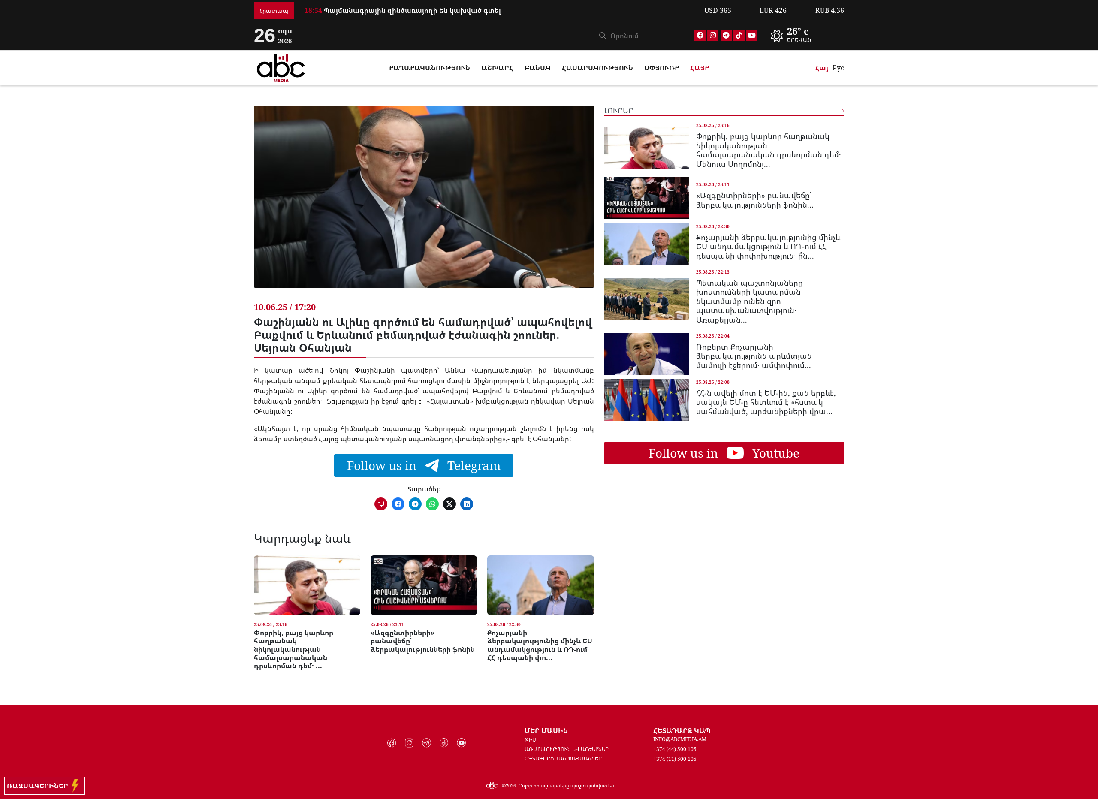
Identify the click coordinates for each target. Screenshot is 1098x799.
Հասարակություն (597, 67)
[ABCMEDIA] (281, 67)
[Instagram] (712, 35)
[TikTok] (739, 35)
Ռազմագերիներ (39, 785)
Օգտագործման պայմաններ (563, 758)
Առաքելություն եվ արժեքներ (567, 749)
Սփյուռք (661, 67)
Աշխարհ (497, 67)
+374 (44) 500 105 (675, 749)
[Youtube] (751, 35)
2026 (511, 785)
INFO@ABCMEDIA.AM (679, 739)
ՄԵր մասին (546, 730)
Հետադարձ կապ (682, 730)
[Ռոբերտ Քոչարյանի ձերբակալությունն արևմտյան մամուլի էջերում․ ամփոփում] (646, 354)
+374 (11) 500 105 (675, 759)
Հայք (699, 67)
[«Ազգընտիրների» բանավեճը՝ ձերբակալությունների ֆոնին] (424, 585)
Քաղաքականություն (429, 67)
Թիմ (531, 739)
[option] (499, 10)
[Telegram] (726, 35)
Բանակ (538, 67)
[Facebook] (700, 35)
